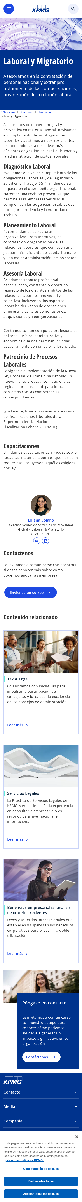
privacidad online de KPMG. (24, 1160)
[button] (36, 540)
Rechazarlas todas (41, 1181)
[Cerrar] (77, 1137)
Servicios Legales (24, 793)
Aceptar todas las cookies (41, 1193)
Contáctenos (37, 1057)
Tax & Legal (19, 679)
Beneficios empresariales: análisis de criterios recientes (39, 910)
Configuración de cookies (41, 1168)
